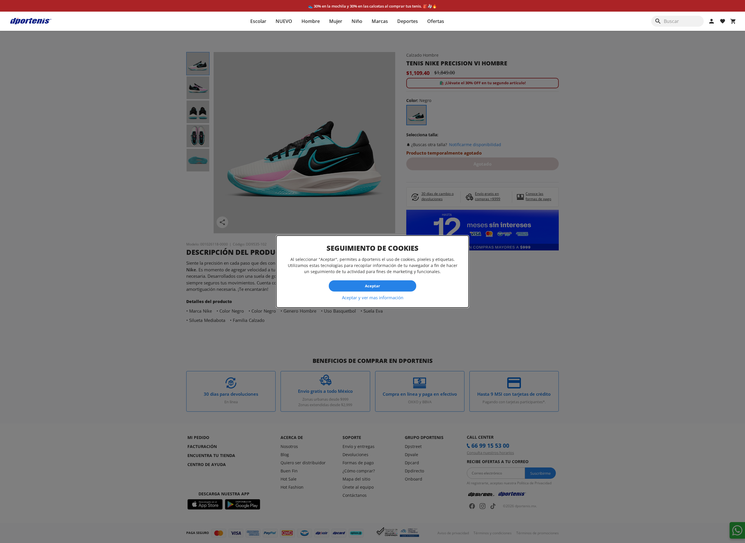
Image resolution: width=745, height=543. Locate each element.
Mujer (335, 21)
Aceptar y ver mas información (372, 297)
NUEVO (284, 21)
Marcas (380, 21)
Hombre (310, 21)
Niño (357, 21)
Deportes (407, 21)
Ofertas (435, 21)
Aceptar (372, 285)
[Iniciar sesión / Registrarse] (711, 21)
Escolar (258, 21)
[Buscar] (658, 21)
